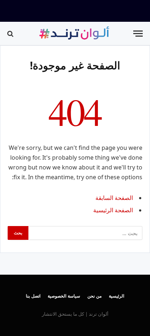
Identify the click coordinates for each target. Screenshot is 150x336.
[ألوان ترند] (75, 33)
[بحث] (11, 33)
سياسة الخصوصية (64, 296)
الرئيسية (116, 296)
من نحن (94, 296)
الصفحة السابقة (114, 198)
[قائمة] (138, 33)
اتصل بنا (33, 296)
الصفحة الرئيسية (113, 210)
